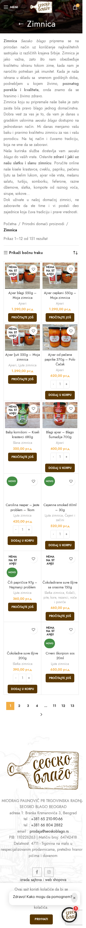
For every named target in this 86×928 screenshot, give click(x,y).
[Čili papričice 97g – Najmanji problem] (22, 565)
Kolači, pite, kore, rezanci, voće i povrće (60, 597)
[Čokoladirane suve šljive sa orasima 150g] (60, 565)
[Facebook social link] (37, 872)
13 (72, 706)
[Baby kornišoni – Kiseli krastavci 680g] (22, 415)
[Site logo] (41, 7)
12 (63, 706)
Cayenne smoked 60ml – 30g (59, 507)
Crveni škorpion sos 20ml (60, 655)
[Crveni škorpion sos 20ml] (60, 636)
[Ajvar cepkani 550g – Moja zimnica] (60, 276)
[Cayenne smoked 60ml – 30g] (60, 488)
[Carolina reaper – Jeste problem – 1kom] (22, 488)
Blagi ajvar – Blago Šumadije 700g (60, 434)
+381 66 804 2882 (47, 825)
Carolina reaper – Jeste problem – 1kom (22, 507)
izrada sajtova (31, 879)
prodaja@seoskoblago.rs (49, 831)
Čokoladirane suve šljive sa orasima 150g (60, 585)
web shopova (55, 879)
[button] (60, 395)
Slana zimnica (22, 443)
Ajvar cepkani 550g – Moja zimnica (60, 295)
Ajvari (22, 303)
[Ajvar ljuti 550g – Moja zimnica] (22, 337)
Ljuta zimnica (27, 365)
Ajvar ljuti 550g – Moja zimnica (22, 357)
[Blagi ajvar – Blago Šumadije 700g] (60, 415)
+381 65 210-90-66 (47, 819)
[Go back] (21, 24)
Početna (10, 224)
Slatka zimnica (54, 593)
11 (54, 706)
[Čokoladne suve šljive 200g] (22, 636)
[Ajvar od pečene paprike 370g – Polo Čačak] (60, 337)
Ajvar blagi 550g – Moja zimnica (22, 295)
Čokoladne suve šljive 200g (22, 655)
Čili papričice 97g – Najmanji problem (22, 585)
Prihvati (41, 919)
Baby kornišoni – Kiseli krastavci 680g (22, 434)
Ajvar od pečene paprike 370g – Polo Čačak (60, 359)
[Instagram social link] (49, 872)
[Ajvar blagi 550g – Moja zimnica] (22, 276)
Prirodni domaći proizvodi (43, 224)
